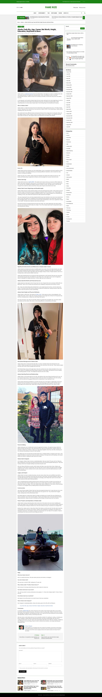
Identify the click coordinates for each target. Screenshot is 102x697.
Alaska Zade (26, 627)
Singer (68, 199)
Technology (69, 210)
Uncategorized (69, 218)
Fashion (60, 13)
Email (35, 680)
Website (49, 680)
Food (67, 161)
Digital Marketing (70, 150)
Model (23, 26)
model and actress (29, 93)
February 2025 (69, 111)
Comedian (68, 148)
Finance (68, 157)
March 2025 (69, 109)
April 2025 (68, 107)
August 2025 (69, 98)
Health (68, 166)
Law (67, 172)
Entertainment (42, 13)
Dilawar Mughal (21, 33)
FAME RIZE (51, 7)
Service (68, 196)
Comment (21, 666)
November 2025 (69, 91)
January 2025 (69, 113)
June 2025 (68, 102)
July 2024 (68, 126)
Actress (19, 26)
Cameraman (69, 141)
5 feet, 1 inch (38, 294)
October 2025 (69, 93)
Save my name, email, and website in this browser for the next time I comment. (34, 684)
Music (68, 181)
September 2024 (69, 122)
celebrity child (69, 146)
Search (67, 26)
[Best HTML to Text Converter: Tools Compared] (80, 18)
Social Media (69, 201)
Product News (69, 192)
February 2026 (69, 85)
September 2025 (69, 96)
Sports (68, 205)
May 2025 (68, 104)
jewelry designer (69, 170)
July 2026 (68, 74)
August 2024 (69, 124)
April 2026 (68, 80)
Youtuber (68, 221)
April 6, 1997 (31, 181)
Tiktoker (68, 212)
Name (20, 680)
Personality (69, 188)
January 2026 (69, 87)
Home (35, 13)
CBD (67, 144)
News (68, 183)
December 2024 (69, 115)
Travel (68, 214)
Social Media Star (70, 203)
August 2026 (69, 71)
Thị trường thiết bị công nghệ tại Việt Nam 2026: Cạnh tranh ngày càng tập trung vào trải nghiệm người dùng (56, 16)
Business (68, 139)
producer (68, 190)
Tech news (68, 207)
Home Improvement (70, 168)
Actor (68, 133)
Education (68, 152)
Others (68, 185)
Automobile (69, 137)
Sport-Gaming (54, 13)
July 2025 (68, 100)
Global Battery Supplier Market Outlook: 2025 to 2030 (71, 1)
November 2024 (69, 118)
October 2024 (69, 120)
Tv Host (68, 216)
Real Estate (69, 194)
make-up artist (69, 177)
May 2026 (68, 78)
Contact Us (65, 13)
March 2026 (69, 82)
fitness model (69, 159)
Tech (49, 13)
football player (69, 163)
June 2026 (68, 76)
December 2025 (69, 89)
